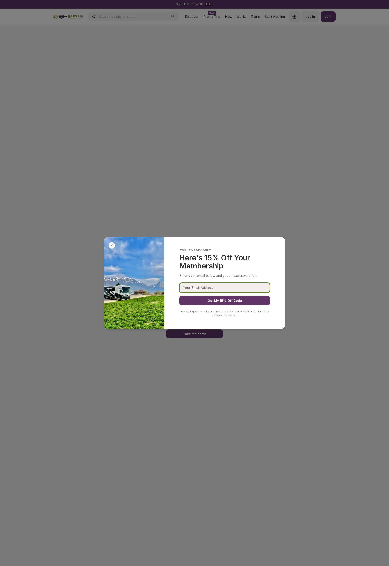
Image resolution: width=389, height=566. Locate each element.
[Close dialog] (112, 245)
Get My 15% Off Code (225, 301)
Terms (231, 315)
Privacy (217, 315)
